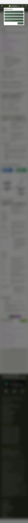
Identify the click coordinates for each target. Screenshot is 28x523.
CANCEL (20, 23)
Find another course (9, 20)
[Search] (26, 6)
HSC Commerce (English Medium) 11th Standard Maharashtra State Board (14, 17)
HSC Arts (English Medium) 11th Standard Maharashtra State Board (14, 11)
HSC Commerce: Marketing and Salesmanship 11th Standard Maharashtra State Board (14, 14)
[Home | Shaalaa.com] (9, 6)
